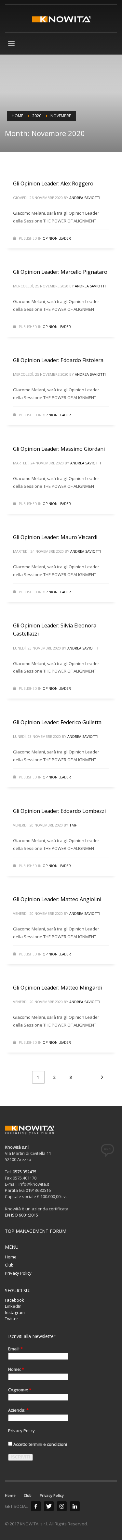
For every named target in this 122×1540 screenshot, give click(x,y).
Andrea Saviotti (84, 197)
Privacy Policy (18, 1273)
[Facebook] (36, 1506)
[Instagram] (62, 1506)
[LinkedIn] (75, 1506)
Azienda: (18, 1410)
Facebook (14, 1300)
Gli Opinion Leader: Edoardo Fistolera (58, 360)
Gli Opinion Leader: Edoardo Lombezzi (59, 810)
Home (11, 1257)
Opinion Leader (57, 238)
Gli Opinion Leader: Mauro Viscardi (55, 537)
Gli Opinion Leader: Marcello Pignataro (60, 271)
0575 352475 (24, 1172)
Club (9, 1265)
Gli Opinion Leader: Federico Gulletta (57, 722)
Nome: (16, 1369)
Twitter (11, 1318)
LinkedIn (13, 1306)
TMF (73, 825)
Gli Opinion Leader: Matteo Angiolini (57, 899)
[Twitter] (49, 1506)
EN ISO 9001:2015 (21, 1215)
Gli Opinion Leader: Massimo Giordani (59, 448)
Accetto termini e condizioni (39, 1444)
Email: (15, 1349)
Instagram (15, 1312)
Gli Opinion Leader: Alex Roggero (53, 183)
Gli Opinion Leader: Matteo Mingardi (57, 987)
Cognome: (19, 1390)
